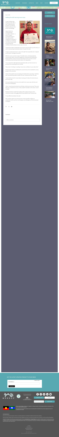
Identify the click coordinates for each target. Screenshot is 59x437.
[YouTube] (50, 394)
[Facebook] (37, 394)
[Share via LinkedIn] (11, 106)
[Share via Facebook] (6, 106)
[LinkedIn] (47, 394)
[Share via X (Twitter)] (8, 106)
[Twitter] (44, 394)
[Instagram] (41, 394)
